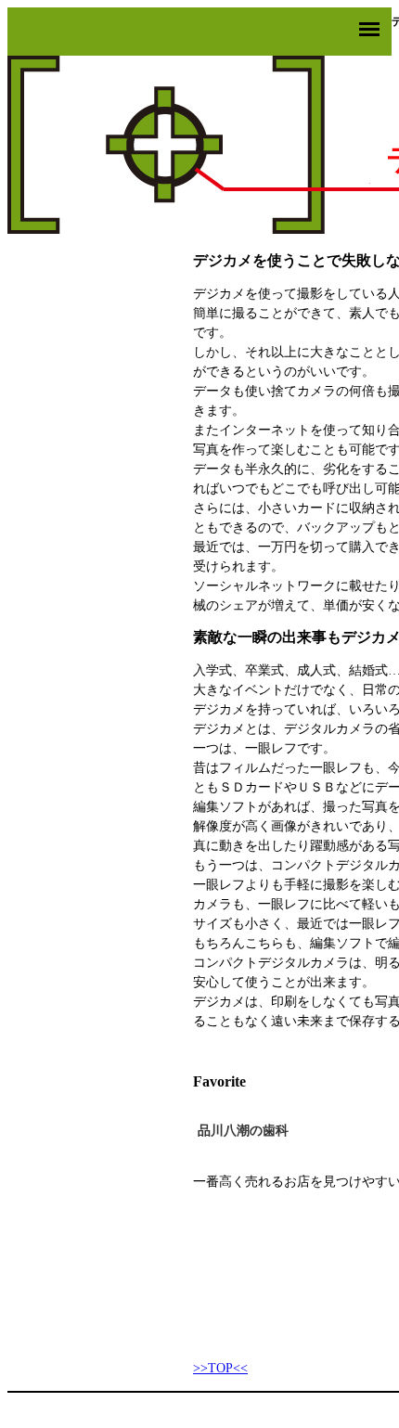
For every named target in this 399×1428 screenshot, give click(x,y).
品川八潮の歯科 (243, 1131)
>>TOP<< (220, 1368)
